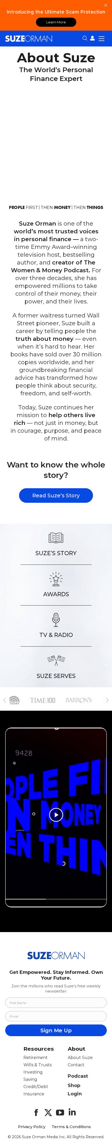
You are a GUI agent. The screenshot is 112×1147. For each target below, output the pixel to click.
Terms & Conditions (71, 1126)
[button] (4, 700)
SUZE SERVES (56, 676)
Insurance (33, 1093)
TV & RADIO (56, 635)
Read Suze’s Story (56, 495)
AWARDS (56, 594)
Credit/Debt (35, 1086)
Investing (33, 1072)
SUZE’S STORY (56, 553)
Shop (74, 1085)
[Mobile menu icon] (101, 38)
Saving (30, 1079)
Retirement (35, 1057)
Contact (76, 1064)
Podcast (78, 1076)
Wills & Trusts (37, 1064)
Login (75, 1094)
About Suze (80, 1057)
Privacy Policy (31, 1126)
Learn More (56, 22)
